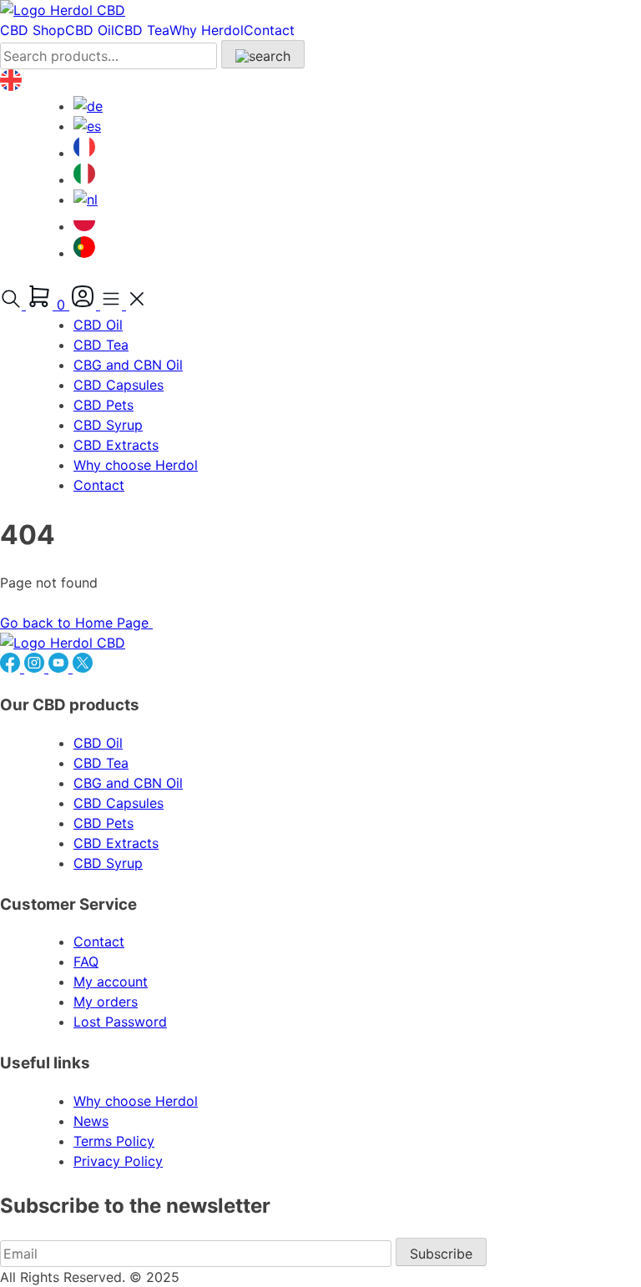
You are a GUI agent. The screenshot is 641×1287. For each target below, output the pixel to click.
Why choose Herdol (135, 465)
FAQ (85, 961)
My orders (105, 1001)
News (91, 1121)
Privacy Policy (118, 1161)
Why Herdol (206, 30)
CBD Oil (89, 30)
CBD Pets (103, 404)
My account (110, 981)
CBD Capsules (118, 384)
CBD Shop (32, 30)
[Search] (263, 54)
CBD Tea (141, 30)
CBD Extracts (116, 445)
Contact (269, 30)
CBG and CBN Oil (128, 364)
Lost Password (120, 1021)
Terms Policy (113, 1141)
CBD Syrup (108, 424)
